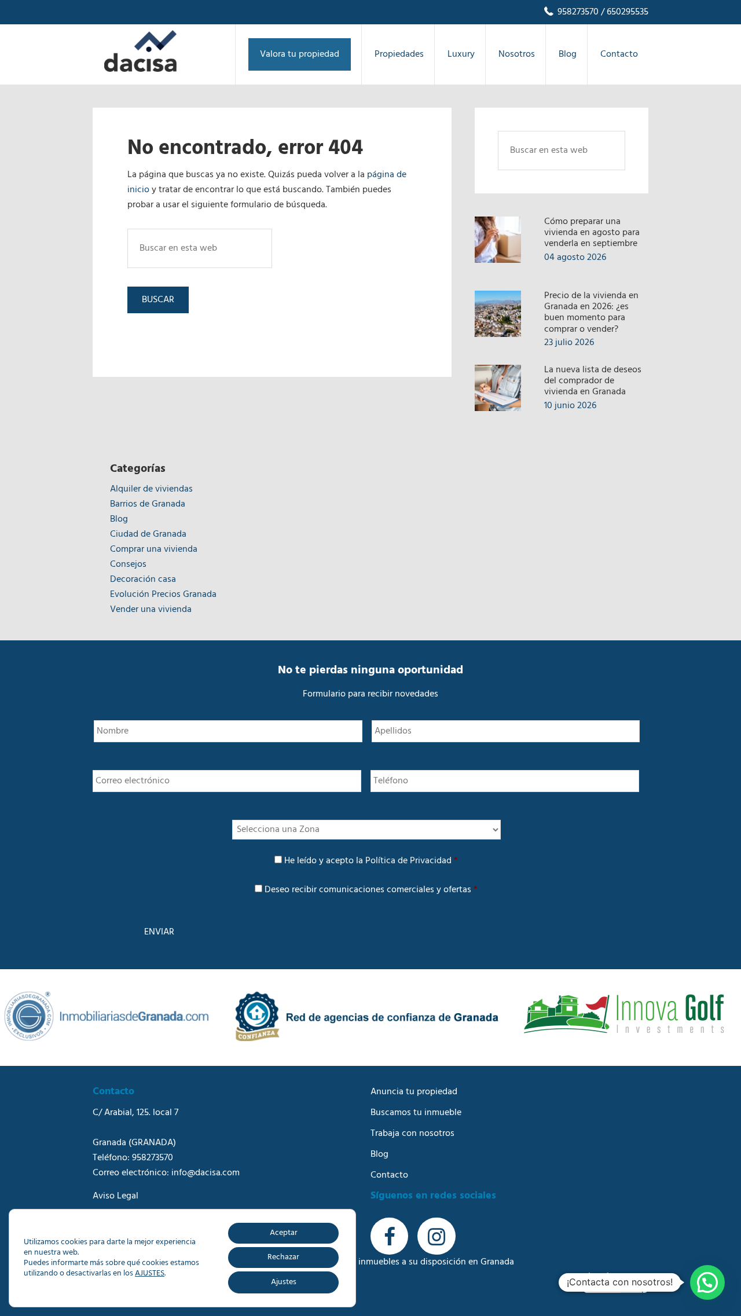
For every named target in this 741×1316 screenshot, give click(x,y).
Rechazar (283, 1257)
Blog (119, 519)
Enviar (159, 932)
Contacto (389, 1175)
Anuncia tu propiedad (413, 1091)
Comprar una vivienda (153, 549)
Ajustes (283, 1282)
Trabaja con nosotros (412, 1133)
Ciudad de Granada (148, 534)
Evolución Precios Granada (163, 594)
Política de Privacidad (408, 860)
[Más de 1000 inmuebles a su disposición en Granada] (140, 69)
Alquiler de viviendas (151, 489)
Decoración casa (143, 579)
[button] (707, 1282)
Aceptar (284, 1233)
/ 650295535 (623, 12)
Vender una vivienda (151, 609)
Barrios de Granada (147, 504)
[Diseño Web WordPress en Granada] (615, 1283)
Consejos (128, 564)
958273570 (577, 12)
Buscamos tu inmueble (415, 1112)
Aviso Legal (115, 1196)
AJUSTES (149, 1274)
